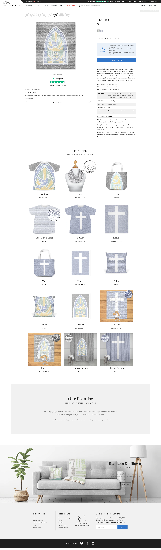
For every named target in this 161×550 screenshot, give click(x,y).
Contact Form (62, 525)
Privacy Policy (37, 527)
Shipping (104, 116)
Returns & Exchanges (65, 518)
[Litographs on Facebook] (87, 543)
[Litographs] (11, 4)
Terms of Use (37, 525)
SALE (62, 5)
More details (125, 122)
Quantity (120, 35)
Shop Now (125, 484)
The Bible (103, 19)
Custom (54, 5)
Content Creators (63, 527)
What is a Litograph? (150, 11)
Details (103, 66)
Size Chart (61, 522)
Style (99, 35)
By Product (42, 5)
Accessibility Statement (40, 522)
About (35, 518)
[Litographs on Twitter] (81, 543)
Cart (153, 5)
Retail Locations (38, 520)
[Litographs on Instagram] (93, 543)
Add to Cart (117, 60)
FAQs (60, 520)
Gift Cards (71, 5)
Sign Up (123, 527)
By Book (29, 5)
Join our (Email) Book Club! (149, 1)
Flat (54, 74)
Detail (59, 74)
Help (143, 5)
